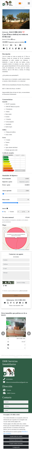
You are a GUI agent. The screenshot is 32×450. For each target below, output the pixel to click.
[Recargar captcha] (3, 285)
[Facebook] (10, 48)
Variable (12, 211)
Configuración (16, 447)
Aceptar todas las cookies (16, 436)
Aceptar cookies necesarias (16, 443)
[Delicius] (16, 48)
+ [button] (4, 229)
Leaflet (15, 249)
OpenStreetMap (22, 249)
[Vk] (19, 48)
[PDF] (7, 48)
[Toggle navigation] (29, 3)
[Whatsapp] (22, 48)
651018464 (16, 257)
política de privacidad (23, 290)
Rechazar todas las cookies (16, 440)
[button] (3, 333)
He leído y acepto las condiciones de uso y (15, 290)
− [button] (4, 231)
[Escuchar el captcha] (6, 285)
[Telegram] (25, 48)
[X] (13, 48)
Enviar (16, 295)
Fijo (5, 211)
